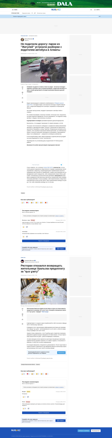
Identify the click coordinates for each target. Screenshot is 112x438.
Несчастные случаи (41, 13)
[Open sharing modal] (22, 98)
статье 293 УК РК (48, 167)
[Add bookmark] (22, 102)
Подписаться (61, 352)
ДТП (35, 13)
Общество (23, 257)
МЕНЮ (15, 9)
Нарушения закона (26, 13)
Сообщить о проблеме (84, 430)
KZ (91, 9)
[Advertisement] (56, 25)
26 (23, 373)
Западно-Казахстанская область (28, 364)
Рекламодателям (96, 430)
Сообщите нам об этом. (47, 186)
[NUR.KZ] (56, 10)
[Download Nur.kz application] (56, 4)
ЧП (32, 13)
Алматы (23, 193)
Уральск (38, 364)
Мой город (45, 311)
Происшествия (15, 13)
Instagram (61, 248)
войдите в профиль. (59, 215)
